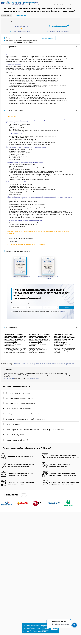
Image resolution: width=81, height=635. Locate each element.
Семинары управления (21, 364)
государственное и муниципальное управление (59, 364)
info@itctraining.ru (33, 378)
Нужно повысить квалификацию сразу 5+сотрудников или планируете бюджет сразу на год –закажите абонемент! (41, 294)
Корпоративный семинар (21, 31)
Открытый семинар (21, 26)
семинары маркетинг (36, 364)
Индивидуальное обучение (59, 31)
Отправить (66, 307)
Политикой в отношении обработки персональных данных (35, 630)
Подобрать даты (47, 38)
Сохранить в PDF (20, 15)
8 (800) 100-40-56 (9, 378)
